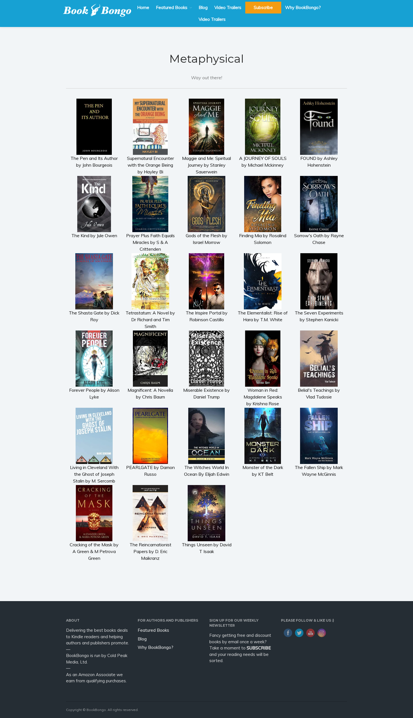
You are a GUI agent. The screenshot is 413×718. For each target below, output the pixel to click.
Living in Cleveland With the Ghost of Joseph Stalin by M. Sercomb (94, 474)
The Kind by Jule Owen (94, 235)
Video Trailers (227, 7)
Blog (203, 7)
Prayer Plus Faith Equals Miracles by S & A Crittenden (150, 242)
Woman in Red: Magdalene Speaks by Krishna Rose (263, 396)
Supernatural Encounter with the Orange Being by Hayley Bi (150, 165)
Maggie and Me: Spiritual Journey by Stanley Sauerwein (206, 165)
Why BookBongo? (303, 7)
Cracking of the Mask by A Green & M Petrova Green (94, 551)
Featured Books (171, 7)
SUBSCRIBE (259, 648)
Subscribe (263, 7)
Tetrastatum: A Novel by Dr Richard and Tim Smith (150, 319)
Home (143, 7)
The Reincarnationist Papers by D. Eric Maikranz (150, 551)
